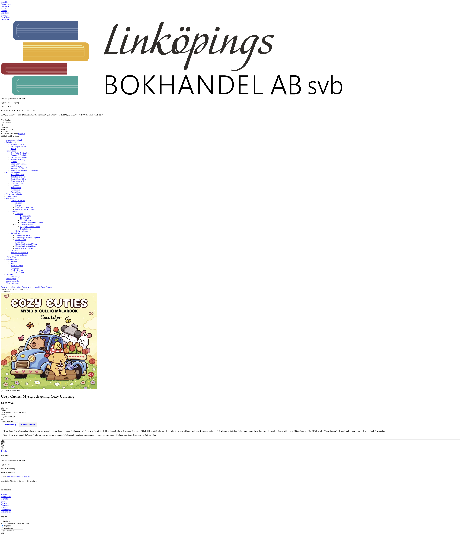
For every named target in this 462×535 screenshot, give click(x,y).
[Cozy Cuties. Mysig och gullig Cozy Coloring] (49, 341)
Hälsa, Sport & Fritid (18, 164)
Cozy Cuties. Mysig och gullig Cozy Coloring (34, 287)
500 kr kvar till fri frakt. (10, 136)
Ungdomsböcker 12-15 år (20, 183)
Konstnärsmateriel (12, 259)
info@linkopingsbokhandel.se (18, 477)
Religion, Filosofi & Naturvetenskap (24, 170)
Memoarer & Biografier (20, 168)
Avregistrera (8, 528)
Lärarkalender (25, 229)
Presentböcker (16, 192)
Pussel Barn (19, 242)
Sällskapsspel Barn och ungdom (27, 237)
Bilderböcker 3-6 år (18, 177)
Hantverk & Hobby (18, 159)
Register (18, 203)
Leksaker (14, 250)
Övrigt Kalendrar (21, 231)
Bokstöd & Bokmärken (19, 253)
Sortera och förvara (18, 201)
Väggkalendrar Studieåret (30, 227)
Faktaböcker (15, 190)
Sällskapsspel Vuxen (23, 235)
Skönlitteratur (11, 142)
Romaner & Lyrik (17, 144)
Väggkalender (25, 220)
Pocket (13, 149)
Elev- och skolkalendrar (24, 224)
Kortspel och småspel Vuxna (26, 244)
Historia (14, 162)
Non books (10, 198)
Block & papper (17, 266)
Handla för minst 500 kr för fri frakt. (14, 290)
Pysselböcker (16, 188)
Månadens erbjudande (14, 140)
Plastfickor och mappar (24, 207)
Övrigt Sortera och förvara (25, 209)
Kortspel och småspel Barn (25, 246)
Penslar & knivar (17, 270)
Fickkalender (25, 218)
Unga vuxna (15, 185)
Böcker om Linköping (14, 194)
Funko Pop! (15, 277)
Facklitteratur (11, 151)
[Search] (2, 125)
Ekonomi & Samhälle (19, 155)
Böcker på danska (12, 283)
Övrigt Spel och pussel (24, 248)
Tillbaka (4, 451)
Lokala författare (12, 196)
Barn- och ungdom (13, 172)
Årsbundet (19, 214)
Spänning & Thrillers (19, 146)
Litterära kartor (21, 255)
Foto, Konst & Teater (19, 157)
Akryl (13, 264)
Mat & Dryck (16, 166)
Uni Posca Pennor (17, 272)
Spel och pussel (16, 233)
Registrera (7, 526)
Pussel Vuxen (20, 240)
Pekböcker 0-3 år (17, 175)
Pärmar (18, 205)
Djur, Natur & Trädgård (20, 153)
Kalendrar (14, 211)
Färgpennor (15, 268)
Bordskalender (25, 216)
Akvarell (14, 261)
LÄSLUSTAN (11, 257)
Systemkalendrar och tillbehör (31, 222)
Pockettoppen (11, 279)
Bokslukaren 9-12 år (18, 181)
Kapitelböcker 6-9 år (18, 179)
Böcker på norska (12, 281)
